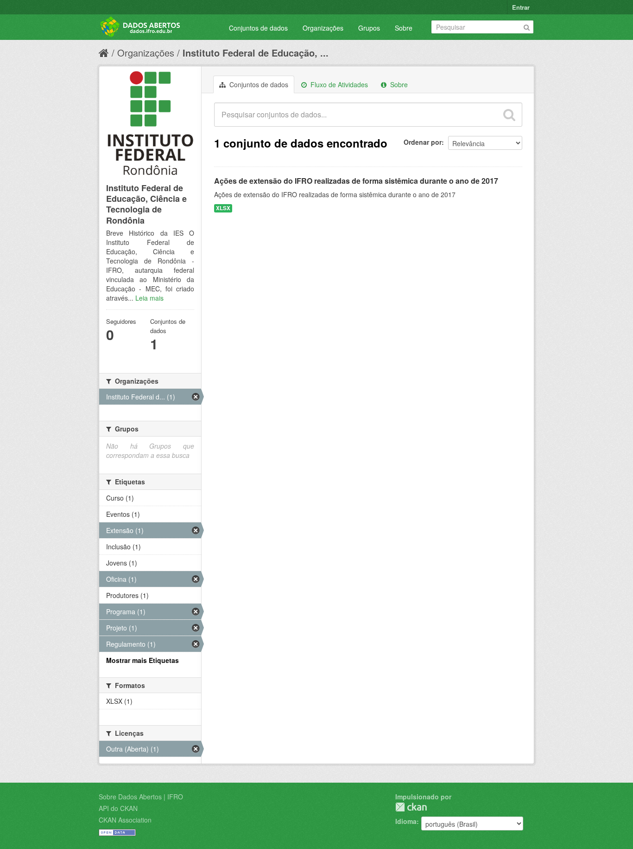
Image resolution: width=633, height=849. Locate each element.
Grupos (369, 27)
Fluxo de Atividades (338, 84)
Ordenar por (423, 142)
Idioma (406, 821)
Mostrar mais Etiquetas (142, 660)
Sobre (403, 27)
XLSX (223, 208)
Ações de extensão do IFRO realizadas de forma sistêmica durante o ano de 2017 (356, 180)
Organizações (323, 27)
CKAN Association (125, 819)
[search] (509, 115)
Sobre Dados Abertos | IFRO (141, 796)
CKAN (411, 807)
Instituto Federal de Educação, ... (256, 52)
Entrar (521, 7)
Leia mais (149, 297)
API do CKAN (118, 808)
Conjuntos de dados (258, 27)
